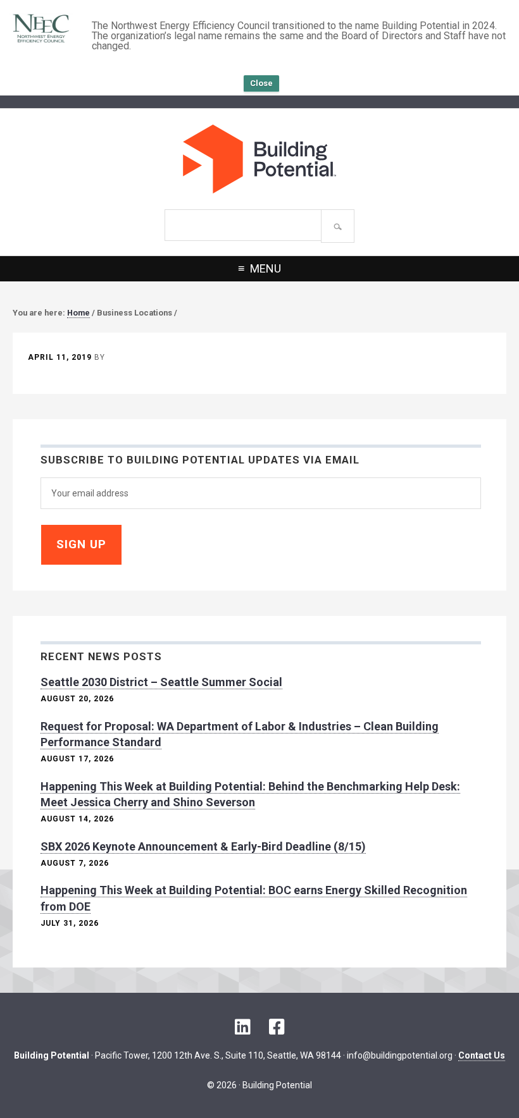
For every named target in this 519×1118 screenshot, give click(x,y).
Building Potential (259, 159)
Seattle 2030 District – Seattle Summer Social (161, 682)
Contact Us (481, 1055)
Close (261, 83)
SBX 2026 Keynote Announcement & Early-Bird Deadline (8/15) (203, 846)
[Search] (337, 226)
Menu (265, 268)
